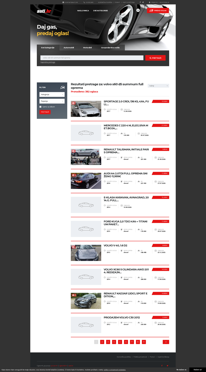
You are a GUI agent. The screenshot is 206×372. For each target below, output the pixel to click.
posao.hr (54, 366)
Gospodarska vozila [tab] (110, 47)
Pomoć (117, 2)
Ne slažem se (181, 370)
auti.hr (71, 366)
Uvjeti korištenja (129, 2)
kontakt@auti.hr (71, 2)
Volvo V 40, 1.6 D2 (115, 245)
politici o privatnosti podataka (115, 370)
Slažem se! (198, 370)
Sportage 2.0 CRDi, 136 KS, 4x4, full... (126, 103)
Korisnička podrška (105, 2)
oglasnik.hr (63, 366)
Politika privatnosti (140, 357)
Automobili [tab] (69, 47)
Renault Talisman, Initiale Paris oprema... (126, 151)
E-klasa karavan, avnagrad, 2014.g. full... (126, 199)
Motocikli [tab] (87, 47)
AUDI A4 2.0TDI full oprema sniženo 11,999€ (125, 175)
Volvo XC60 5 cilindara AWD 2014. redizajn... (126, 271)
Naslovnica (83, 11)
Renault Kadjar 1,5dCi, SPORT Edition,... (125, 295)
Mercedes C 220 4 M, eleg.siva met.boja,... (126, 127)
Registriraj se (164, 2)
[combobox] (52, 94)
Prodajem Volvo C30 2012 (122, 317)
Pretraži (156, 58)
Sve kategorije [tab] (47, 47)
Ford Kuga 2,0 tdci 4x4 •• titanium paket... (125, 223)
